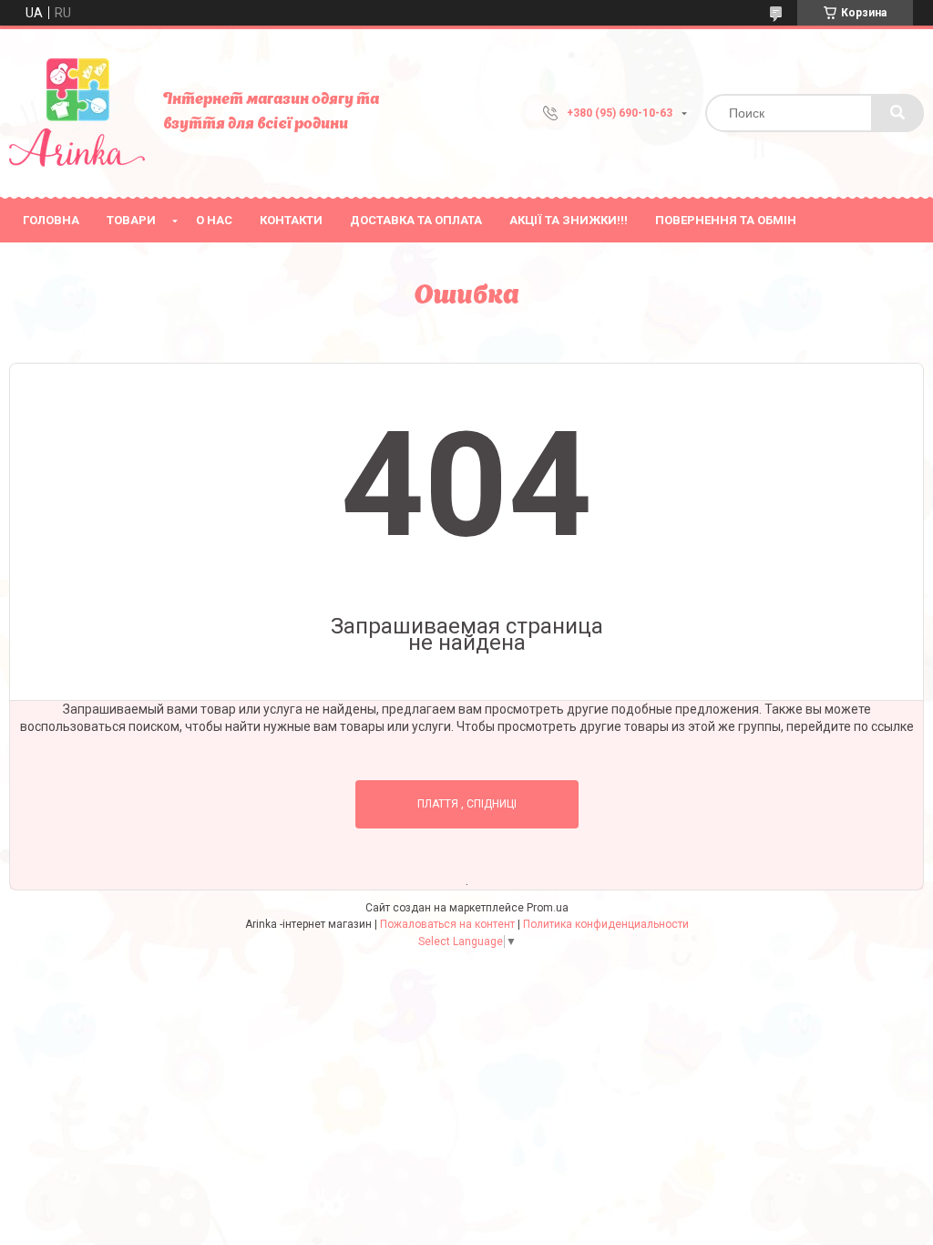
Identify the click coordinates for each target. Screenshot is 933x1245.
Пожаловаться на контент (447, 924)
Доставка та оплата (416, 220)
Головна (51, 220)
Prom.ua (548, 907)
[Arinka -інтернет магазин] (77, 113)
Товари (131, 220)
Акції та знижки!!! (568, 220)
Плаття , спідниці (467, 803)
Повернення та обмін (725, 220)
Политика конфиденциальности (606, 924)
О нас (214, 220)
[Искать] (897, 113)
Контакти (291, 220)
